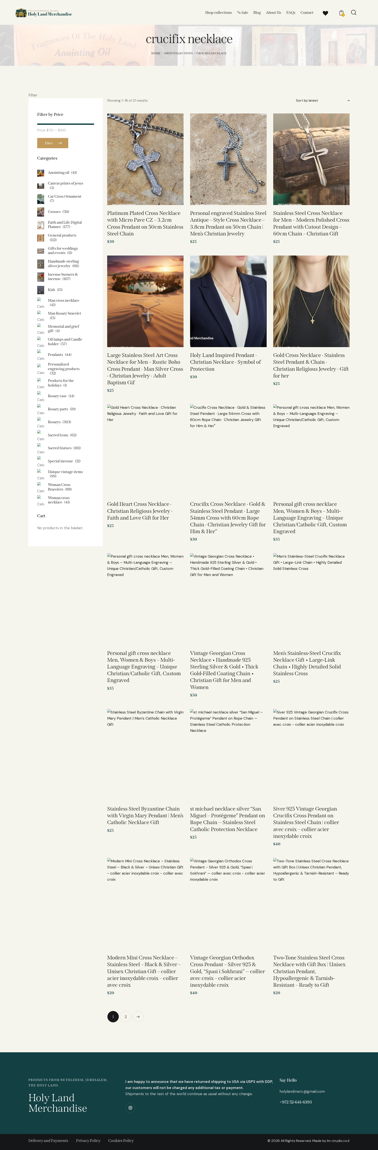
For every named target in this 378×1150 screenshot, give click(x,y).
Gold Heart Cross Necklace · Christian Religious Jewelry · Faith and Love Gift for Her (140, 511)
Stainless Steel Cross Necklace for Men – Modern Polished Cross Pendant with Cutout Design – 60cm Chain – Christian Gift (311, 223)
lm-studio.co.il (338, 1140)
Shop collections (178, 53)
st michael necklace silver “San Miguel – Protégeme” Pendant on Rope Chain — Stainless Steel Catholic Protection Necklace (227, 819)
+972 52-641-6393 (296, 1102)
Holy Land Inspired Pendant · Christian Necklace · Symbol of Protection (225, 362)
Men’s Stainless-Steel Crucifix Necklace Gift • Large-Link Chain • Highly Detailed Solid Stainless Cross (307, 663)
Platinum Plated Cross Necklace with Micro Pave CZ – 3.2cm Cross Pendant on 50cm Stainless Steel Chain (145, 223)
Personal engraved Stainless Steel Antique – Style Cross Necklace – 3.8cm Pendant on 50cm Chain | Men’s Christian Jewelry (228, 223)
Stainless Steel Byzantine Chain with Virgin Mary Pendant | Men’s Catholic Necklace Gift (145, 815)
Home (155, 53)
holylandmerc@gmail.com (302, 1091)
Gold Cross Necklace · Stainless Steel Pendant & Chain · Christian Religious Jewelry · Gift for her (311, 365)
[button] (174, 124)
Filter (49, 143)
